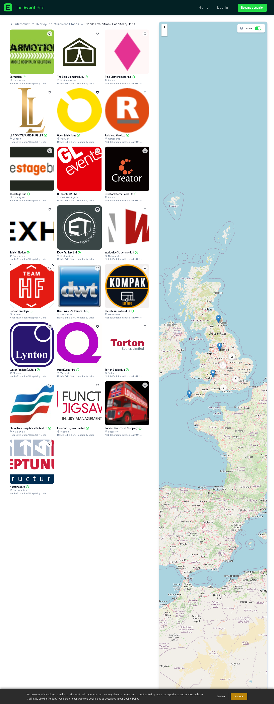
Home (204, 7)
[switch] (258, 28)
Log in (222, 7)
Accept (239, 696)
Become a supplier (252, 7)
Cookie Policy (131, 698)
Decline (220, 696)
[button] (218, 319)
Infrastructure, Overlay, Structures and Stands (46, 24)
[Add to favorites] (49, 33)
